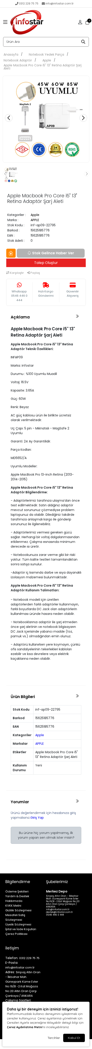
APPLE (35, 220)
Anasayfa (11, 54)
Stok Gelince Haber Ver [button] (53, 253)
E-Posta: (11, 962)
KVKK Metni (13, 905)
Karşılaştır (16, 273)
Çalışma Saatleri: (18, 1000)
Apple (46, 60)
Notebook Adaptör (18, 60)
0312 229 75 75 (28, 3)
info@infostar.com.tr (59, 3)
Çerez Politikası (16, 934)
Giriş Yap (37, 817)
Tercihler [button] (54, 1038)
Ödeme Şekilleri (17, 891)
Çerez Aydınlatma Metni (24, 1027)
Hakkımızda (13, 901)
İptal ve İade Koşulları (20, 929)
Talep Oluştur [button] (46, 262)
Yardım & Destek (17, 896)
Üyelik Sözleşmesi (18, 924)
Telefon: (11, 958)
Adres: (10, 972)
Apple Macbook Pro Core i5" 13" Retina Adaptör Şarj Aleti (43, 67)
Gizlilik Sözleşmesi (18, 910)
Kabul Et (74, 1038)
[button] (5, 22)
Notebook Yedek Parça (46, 54)
